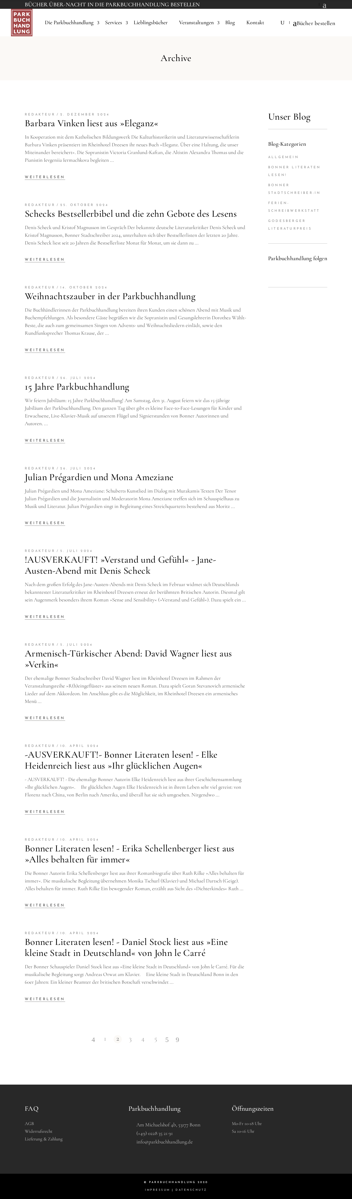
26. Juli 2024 (78, 378)
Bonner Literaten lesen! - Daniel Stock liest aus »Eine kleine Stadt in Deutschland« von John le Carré (126, 947)
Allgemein (283, 157)
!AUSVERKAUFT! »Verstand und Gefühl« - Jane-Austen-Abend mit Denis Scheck (120, 565)
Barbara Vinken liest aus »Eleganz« (91, 123)
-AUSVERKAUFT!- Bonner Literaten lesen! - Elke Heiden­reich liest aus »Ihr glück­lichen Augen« (121, 760)
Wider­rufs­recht (39, 1131)
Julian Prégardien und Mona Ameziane (99, 477)
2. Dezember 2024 (84, 114)
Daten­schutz (191, 1190)
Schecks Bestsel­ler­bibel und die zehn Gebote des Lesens (131, 213)
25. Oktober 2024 (84, 205)
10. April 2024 (79, 746)
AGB (29, 1123)
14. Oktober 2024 (84, 287)
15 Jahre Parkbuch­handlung (77, 386)
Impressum (157, 1190)
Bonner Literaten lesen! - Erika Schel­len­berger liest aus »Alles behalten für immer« (130, 854)
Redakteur (40, 114)
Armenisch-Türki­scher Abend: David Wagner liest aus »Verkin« (128, 659)
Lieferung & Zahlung (44, 1139)
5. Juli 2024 (76, 551)
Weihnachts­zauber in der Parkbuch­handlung (110, 296)
